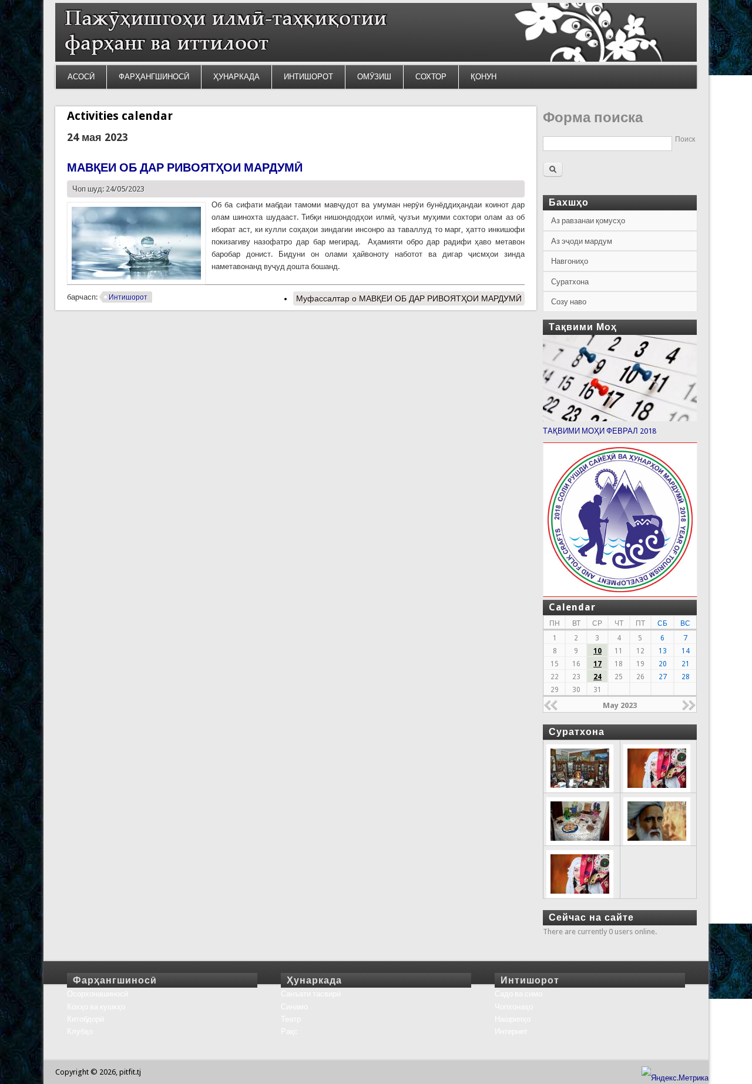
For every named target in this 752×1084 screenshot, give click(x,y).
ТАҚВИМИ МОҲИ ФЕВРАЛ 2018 (599, 431)
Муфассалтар (409, 298)
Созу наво (568, 301)
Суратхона (570, 281)
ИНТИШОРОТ (308, 76)
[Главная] (376, 59)
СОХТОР (430, 76)
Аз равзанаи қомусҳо (588, 220)
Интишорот (128, 297)
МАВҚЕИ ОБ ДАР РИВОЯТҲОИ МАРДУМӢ (185, 167)
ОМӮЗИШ (374, 76)
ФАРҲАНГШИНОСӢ (154, 76)
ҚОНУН (483, 76)
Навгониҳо (569, 261)
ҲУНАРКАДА (236, 76)
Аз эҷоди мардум (581, 241)
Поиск (685, 139)
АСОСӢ (81, 76)
